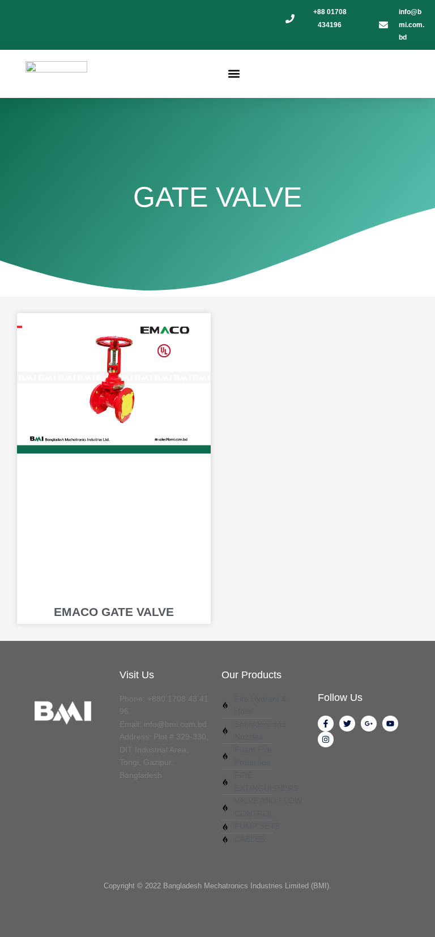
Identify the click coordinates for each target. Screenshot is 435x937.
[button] (234, 74)
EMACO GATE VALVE (114, 611)
